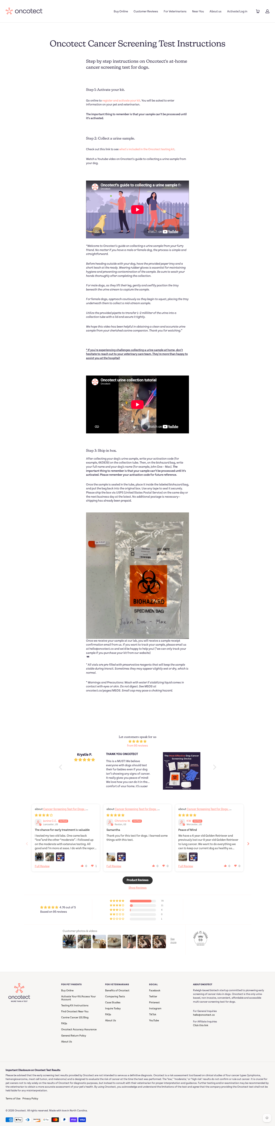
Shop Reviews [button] (138, 888)
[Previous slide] (27, 843)
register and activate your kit (121, 100)
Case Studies (112, 1002)
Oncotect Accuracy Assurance (79, 1029)
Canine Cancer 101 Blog (74, 1017)
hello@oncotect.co (204, 1014)
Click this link (200, 1025)
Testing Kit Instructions (74, 1005)
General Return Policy (73, 1035)
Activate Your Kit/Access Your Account (78, 998)
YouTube (154, 1020)
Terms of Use (13, 1098)
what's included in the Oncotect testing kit (146, 149)
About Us (66, 1041)
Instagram (155, 1008)
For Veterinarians (175, 11)
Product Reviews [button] (138, 880)
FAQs (64, 1023)
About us (215, 11)
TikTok (152, 1014)
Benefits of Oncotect (117, 990)
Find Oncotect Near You (74, 1011)
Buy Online (121, 11)
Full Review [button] (42, 866)
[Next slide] (248, 843)
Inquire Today (113, 1008)
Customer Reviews (146, 11)
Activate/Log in (237, 11)
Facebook (154, 990)
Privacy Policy (30, 1098)
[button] (82, 865)
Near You (198, 11)
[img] (137, 741)
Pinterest (154, 1002)
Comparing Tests (115, 996)
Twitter (153, 996)
